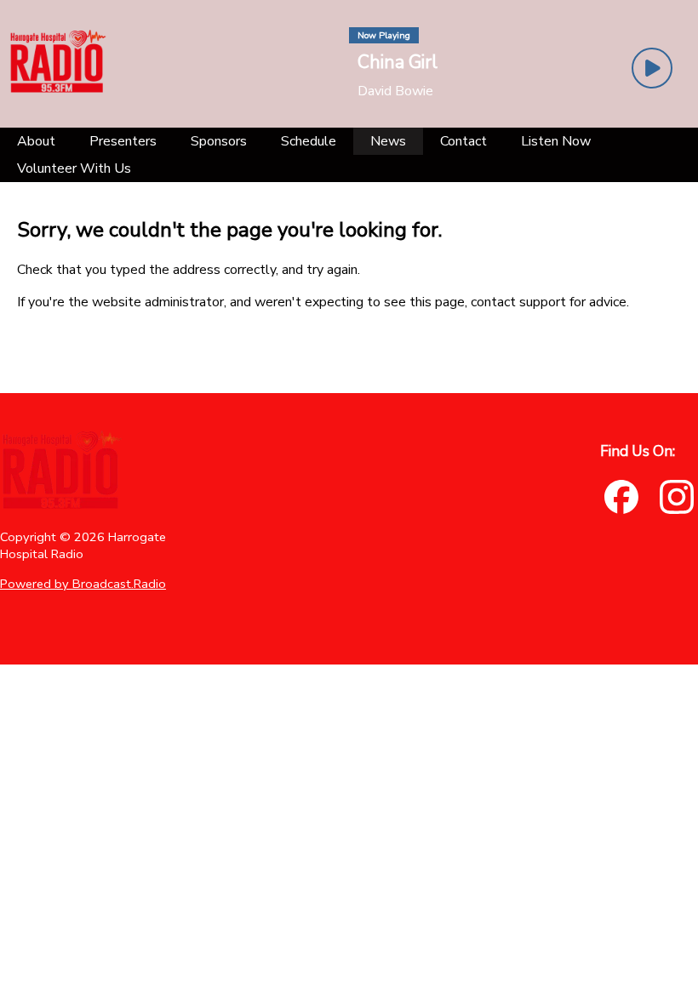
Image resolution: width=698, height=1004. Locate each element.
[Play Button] (652, 68)
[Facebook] (621, 497)
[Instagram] (676, 497)
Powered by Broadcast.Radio (83, 583)
